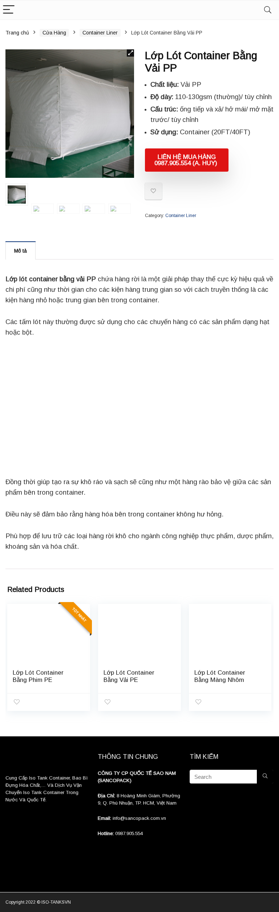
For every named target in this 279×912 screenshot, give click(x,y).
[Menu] (8, 10)
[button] (130, 53)
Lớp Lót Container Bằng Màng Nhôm (219, 676)
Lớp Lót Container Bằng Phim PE (38, 676)
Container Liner (100, 33)
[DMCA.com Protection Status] (47, 824)
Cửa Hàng (54, 33)
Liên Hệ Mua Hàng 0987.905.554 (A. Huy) (186, 160)
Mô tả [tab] (20, 251)
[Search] (267, 10)
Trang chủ (17, 33)
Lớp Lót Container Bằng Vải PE (129, 676)
